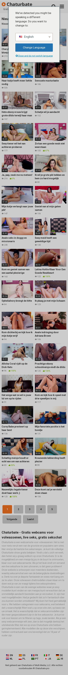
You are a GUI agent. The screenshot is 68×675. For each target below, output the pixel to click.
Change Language (34, 47)
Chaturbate (19, 4)
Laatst (30, 519)
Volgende (12, 519)
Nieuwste (7, 24)
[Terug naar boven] (61, 668)
